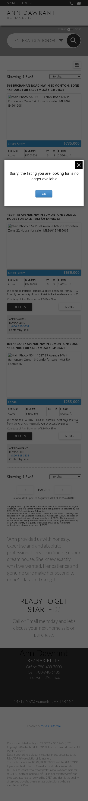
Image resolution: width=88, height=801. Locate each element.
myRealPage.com (51, 726)
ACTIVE (62, 29)
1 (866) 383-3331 (19, 326)
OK (44, 194)
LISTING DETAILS (19, 307)
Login (27, 3)
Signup (12, 3)
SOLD (78, 29)
